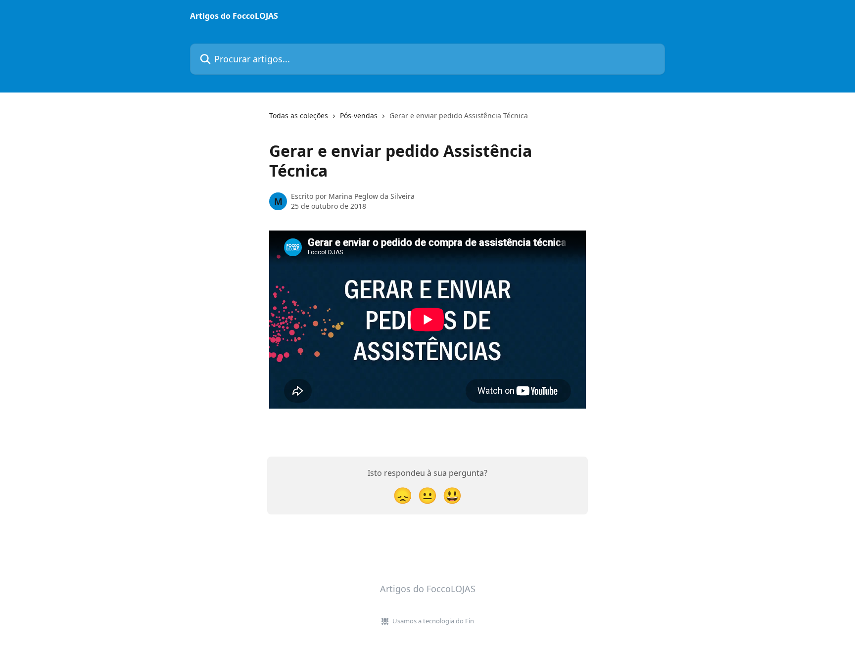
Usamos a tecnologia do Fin (433, 620)
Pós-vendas (359, 115)
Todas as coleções (298, 115)
